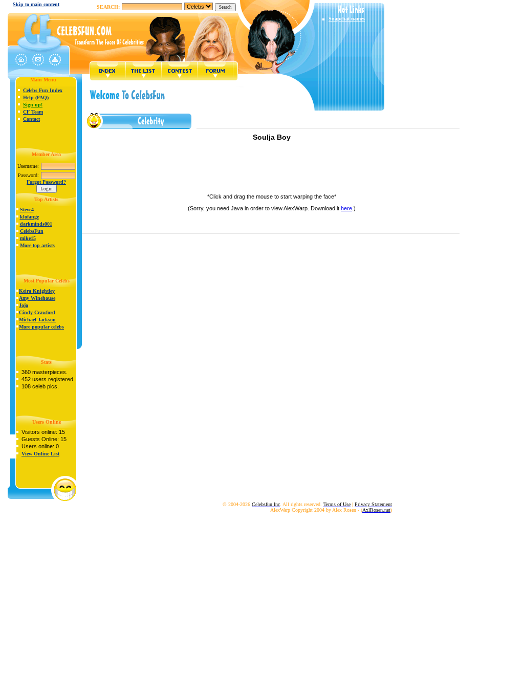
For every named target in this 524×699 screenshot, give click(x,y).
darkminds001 (36, 224)
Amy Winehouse (37, 298)
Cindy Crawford (37, 312)
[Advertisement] (271, 170)
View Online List (40, 453)
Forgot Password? (46, 182)
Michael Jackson (37, 319)
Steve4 (27, 209)
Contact (31, 119)
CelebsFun (31, 231)
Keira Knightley (37, 291)
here (346, 208)
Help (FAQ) (36, 97)
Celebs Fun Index (42, 90)
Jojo (23, 305)
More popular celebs (41, 327)
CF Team (33, 112)
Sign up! (32, 104)
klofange (29, 217)
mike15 (28, 238)
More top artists (37, 245)
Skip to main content (36, 4)
